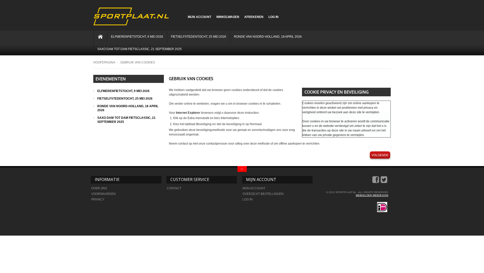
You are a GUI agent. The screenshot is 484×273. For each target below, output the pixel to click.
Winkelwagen (227, 17)
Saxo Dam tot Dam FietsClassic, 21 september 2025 (139, 49)
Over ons (99, 188)
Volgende (380, 155)
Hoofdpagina (104, 62)
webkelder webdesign (372, 195)
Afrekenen (253, 17)
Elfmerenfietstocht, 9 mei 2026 (137, 36)
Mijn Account (199, 17)
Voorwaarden (103, 194)
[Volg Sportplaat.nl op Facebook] (376, 181)
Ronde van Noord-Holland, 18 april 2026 (268, 36)
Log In (273, 17)
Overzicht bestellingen (263, 194)
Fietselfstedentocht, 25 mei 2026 (198, 36)
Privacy (97, 199)
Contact (174, 188)
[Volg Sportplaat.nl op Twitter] (384, 181)
